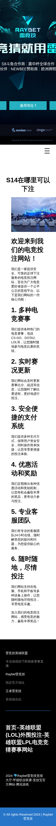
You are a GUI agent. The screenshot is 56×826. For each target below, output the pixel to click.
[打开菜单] (47, 151)
